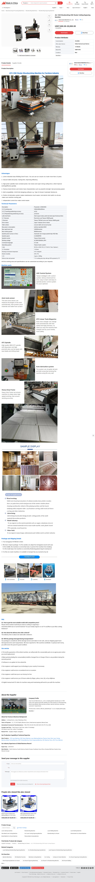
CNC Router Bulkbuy (66, 860)
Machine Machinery (7, 857)
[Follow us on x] (84, 868)
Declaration (63, 876)
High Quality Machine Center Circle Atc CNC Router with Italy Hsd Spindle (28, 815)
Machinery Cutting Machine (35, 857)
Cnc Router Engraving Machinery (30, 860)
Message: (7, 771)
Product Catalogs (22, 827)
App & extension (76, 7)
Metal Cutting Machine (11, 740)
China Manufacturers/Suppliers (35, 872)
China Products (25, 872)
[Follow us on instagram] (86, 868)
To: (9, 767)
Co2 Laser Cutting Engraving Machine (33, 833)
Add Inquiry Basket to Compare (27, 55)
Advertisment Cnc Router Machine (78, 833)
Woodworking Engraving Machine (46, 10)
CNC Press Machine (58, 740)
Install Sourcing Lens (38, 868)
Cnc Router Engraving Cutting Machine (78, 857)
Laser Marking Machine (37, 738)
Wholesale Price (56, 872)
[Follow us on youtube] (88, 868)
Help (68, 7)
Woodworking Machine (29, 830)
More (2, 863)
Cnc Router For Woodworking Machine (50, 860)
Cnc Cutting (47, 857)
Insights (78, 872)
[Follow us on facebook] (82, 868)
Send (13, 784)
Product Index (73, 872)
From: (8, 763)
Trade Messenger (25, 868)
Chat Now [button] (85, 32)
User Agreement (55, 876)
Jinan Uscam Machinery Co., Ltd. (66, 19)
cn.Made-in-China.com (61, 874)
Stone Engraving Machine (35, 740)
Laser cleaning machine (6, 830)
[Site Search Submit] (60, 3)
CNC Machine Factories (20, 857)
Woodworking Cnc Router (53, 833)
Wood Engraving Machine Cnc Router (11, 860)
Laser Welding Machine (53, 830)
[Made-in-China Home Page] (9, 3)
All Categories (6, 7)
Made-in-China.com (41, 874)
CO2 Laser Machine (15, 738)
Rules (92, 7)
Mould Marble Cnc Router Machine (9, 836)
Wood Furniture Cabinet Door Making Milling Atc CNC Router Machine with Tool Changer (8, 815)
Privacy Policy (70, 876)
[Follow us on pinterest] (90, 868)
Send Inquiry (64, 32)
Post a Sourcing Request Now (42, 784)
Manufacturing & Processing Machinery (15, 10)
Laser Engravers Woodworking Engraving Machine (60, 850)
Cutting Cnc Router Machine (59, 857)
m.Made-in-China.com (51, 874)
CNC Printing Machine (23, 740)
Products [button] (25, 3)
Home (2, 10)
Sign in (92, 4)
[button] (55, 3)
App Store (5, 868)
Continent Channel (65, 872)
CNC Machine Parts (47, 740)
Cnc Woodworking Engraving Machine (36, 850)
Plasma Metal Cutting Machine (31, 836)
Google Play (14, 868)
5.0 (76, 64)
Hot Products (17, 872)
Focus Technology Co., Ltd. (37, 876)
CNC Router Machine (25, 738)
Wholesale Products (47, 872)
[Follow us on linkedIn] (93, 868)
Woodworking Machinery (31, 10)
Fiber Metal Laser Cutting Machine (9, 833)
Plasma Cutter (46, 738)
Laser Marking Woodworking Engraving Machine (14, 850)
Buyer (61, 7)
